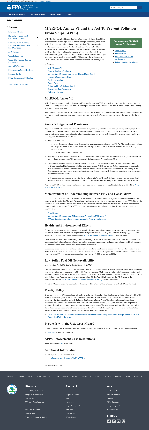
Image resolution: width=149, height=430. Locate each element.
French (74, 376)
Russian (118, 376)
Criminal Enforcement (16, 66)
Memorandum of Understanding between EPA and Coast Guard (71, 74)
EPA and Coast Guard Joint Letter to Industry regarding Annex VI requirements (77, 219)
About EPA (71, 14)
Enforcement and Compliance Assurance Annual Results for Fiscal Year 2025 (19, 45)
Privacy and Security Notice (36, 417)
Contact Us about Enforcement (18, 84)
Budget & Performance (34, 395)
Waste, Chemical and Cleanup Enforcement (19, 61)
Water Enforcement (15, 56)
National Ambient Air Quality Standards (97, 235)
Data (68, 391)
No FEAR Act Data (32, 410)
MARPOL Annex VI (55, 68)
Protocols (51, 332)
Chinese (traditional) (61, 376)
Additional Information (56, 92)
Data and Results (14, 74)
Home (9, 19)
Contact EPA (112, 391)
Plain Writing (30, 413)
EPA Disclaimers (113, 395)
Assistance (10, 376)
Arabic (29, 376)
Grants (27, 406)
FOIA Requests (113, 402)
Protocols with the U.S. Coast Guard (61, 86)
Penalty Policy (53, 83)
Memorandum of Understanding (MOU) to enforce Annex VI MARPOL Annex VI (77, 216)
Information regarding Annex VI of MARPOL (67, 358)
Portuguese (107, 376)
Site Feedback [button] (112, 410)
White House (71, 417)
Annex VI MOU (120, 51)
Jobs (67, 398)
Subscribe (69, 410)
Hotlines (110, 398)
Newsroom (70, 402)
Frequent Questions (114, 406)
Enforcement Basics (15, 32)
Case (61, 343)
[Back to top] (143, 424)
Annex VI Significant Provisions (59, 71)
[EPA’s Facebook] (109, 421)
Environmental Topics (16, 14)
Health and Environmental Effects (60, 77)
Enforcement (18, 19)
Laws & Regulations (36, 14)
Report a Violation (55, 14)
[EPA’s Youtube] (119, 421)
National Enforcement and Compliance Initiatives (18, 37)
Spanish (21, 376)
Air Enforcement (14, 52)
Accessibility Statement (34, 391)
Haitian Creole (86, 376)
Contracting (29, 398)
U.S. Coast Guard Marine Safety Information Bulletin (81, 280)
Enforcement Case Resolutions (126, 62)
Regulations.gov (72, 406)
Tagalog (127, 376)
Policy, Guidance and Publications (20, 78)
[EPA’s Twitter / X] (114, 421)
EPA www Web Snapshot (34, 402)
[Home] (24, 7)
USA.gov (69, 413)
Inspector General (73, 395)
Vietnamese (138, 376)
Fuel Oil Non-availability (56, 80)
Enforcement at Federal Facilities (20, 70)
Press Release (53, 213)
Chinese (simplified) (43, 376)
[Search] (139, 7)
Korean (97, 376)
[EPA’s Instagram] (124, 421)
